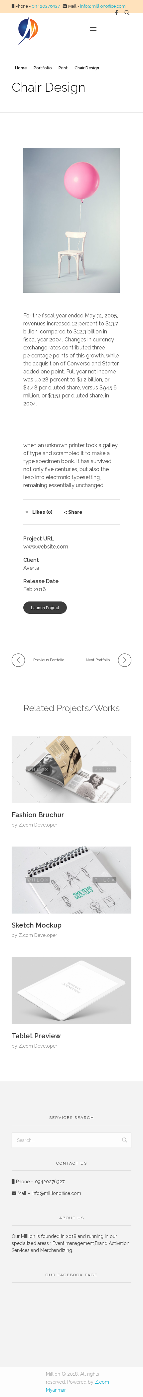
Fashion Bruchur (38, 815)
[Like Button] (27, 512)
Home (21, 68)
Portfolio (43, 68)
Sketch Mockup (37, 925)
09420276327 (46, 6)
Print (63, 68)
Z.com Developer (38, 825)
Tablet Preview (36, 1036)
